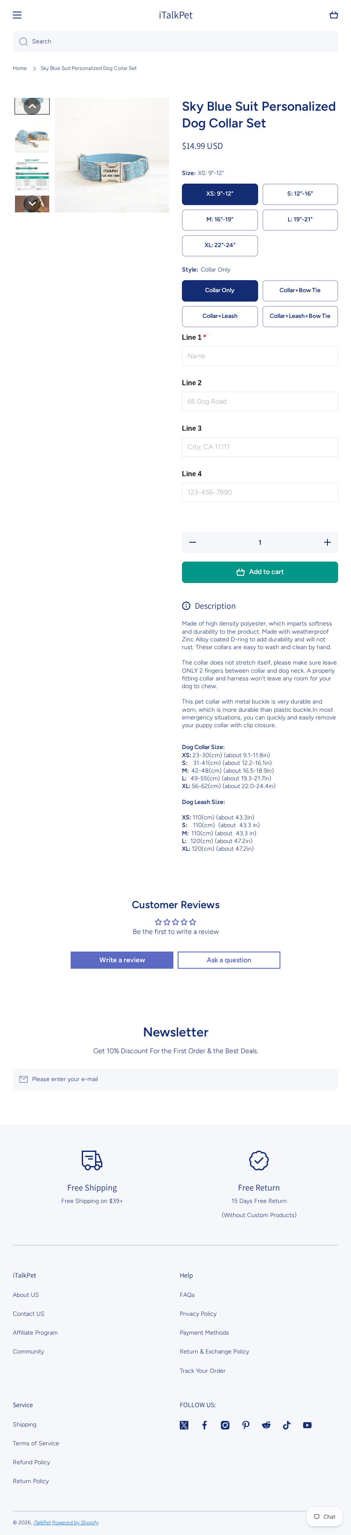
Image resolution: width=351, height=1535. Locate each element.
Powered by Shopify (75, 1523)
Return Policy (31, 1481)
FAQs (187, 1295)
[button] (334, 15)
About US (26, 1295)
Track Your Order (203, 1371)
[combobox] (175, 41)
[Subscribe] (327, 1079)
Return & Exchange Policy (214, 1351)
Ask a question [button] (229, 960)
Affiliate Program (35, 1332)
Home (20, 68)
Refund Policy (31, 1462)
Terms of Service (36, 1443)
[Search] (20, 41)
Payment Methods (204, 1332)
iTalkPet (42, 1523)
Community (28, 1351)
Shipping (24, 1424)
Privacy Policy (198, 1313)
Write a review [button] (122, 960)
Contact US (29, 1313)
